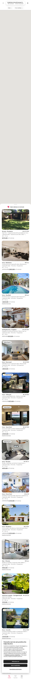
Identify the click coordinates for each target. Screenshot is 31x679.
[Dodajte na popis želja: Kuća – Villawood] (27, 374)
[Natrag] (3, 3)
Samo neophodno (15, 665)
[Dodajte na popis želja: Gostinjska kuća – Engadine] (27, 309)
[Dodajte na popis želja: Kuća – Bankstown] (27, 242)
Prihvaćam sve (15, 661)
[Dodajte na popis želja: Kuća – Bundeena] (27, 506)
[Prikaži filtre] (27, 3)
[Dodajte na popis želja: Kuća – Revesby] (27, 441)
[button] (4, 238)
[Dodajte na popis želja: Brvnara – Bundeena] (27, 211)
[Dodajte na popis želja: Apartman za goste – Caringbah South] (27, 575)
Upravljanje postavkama (15, 669)
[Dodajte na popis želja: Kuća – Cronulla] (27, 610)
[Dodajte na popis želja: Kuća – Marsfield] (27, 275)
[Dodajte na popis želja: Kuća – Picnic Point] (27, 474)
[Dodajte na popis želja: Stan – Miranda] (27, 541)
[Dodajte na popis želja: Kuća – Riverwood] (27, 342)
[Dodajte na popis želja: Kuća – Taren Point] (27, 407)
